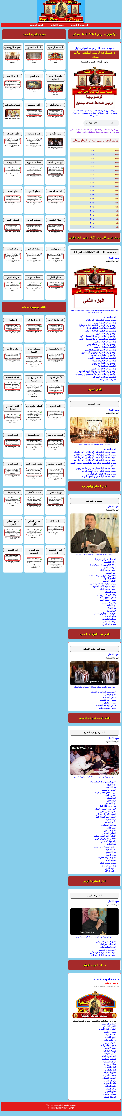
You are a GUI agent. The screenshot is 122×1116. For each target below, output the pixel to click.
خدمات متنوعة (109, 1094)
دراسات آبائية (110, 1040)
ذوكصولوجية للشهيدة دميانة (104, 360)
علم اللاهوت (110, 1034)
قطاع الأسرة (110, 1067)
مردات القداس (109, 621)
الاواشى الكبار (110, 567)
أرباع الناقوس (110, 562)
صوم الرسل (111, 855)
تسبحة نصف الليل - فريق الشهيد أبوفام (99, 471)
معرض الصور (110, 1080)
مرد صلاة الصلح (109, 624)
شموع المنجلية (109, 1051)
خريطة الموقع (110, 1097)
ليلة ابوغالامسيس (108, 602)
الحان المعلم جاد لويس (106, 941)
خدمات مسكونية (109, 1059)
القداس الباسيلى (109, 581)
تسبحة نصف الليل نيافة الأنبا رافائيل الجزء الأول (95, 452)
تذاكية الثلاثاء (110, 871)
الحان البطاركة (109, 694)
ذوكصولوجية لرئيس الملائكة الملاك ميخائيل (97, 325)
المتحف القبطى (109, 1078)
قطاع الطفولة (110, 1072)
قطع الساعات (110, 616)
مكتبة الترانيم (110, 1086)
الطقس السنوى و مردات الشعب (101, 575)
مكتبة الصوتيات (109, 1083)
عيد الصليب (111, 787)
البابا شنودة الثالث (108, 1056)
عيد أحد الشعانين (108, 825)
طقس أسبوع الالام (108, 597)
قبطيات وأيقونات (108, 1045)
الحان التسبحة (37, 25)
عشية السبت (110, 860)
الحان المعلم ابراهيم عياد (105, 559)
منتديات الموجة (109, 1075)
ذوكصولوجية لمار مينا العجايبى (103, 355)
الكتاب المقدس (109, 1026)
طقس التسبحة (109, 697)
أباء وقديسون (110, 1043)
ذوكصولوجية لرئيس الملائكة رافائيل (100, 331)
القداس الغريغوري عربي (105, 838)
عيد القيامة (111, 605)
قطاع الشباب (110, 1070)
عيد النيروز (111, 611)
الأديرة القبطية (110, 1053)
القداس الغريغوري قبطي (105, 836)
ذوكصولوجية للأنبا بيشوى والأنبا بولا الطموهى (96, 371)
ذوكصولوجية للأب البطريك (104, 377)
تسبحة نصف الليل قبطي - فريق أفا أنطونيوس (96, 468)
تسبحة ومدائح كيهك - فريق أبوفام (101, 474)
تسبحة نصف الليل (108, 570)
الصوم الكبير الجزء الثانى (105, 817)
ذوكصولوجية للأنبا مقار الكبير (103, 369)
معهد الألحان (57, 25)
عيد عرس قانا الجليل (107, 806)
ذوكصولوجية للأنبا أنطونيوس (104, 363)
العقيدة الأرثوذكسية (107, 1029)
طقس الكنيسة (109, 1032)
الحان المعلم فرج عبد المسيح (103, 781)
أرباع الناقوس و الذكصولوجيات (102, 565)
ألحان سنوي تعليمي (107, 950)
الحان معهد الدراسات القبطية (103, 692)
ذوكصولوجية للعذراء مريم (105, 323)
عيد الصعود (111, 573)
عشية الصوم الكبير (108, 811)
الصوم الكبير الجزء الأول (105, 814)
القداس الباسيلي (109, 833)
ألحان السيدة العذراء (107, 857)
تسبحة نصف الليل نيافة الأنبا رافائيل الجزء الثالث (95, 457)
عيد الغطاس (110, 803)
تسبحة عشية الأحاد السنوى (104, 586)
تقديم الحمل (110, 592)
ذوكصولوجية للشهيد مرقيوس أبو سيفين (98, 352)
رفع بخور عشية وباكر (106, 594)
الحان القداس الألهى (107, 944)
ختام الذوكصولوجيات (107, 379)
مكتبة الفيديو (110, 1089)
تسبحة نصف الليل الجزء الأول (103, 952)
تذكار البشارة (110, 822)
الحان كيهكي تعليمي (107, 947)
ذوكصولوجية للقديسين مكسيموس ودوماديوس (95, 374)
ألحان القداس (110, 830)
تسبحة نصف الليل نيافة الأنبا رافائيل (100, 320)
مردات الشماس (109, 619)
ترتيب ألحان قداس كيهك (105, 792)
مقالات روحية (110, 1064)
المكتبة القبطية (109, 1062)
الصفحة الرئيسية (79, 25)
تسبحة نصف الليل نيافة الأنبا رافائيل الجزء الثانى (95, 454)
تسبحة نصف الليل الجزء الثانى (103, 955)
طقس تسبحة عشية (107, 708)
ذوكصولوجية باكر (108, 866)
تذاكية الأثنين (110, 868)
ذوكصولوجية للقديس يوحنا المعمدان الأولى (97, 336)
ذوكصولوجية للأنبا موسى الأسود (102, 358)
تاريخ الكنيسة (110, 1037)
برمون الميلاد (110, 795)
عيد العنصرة (111, 852)
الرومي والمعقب (108, 790)
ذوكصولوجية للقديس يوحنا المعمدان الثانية (97, 339)
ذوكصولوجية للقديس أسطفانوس (101, 344)
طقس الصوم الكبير (107, 600)
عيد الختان (111, 800)
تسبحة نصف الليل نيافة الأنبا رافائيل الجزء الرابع (95, 460)
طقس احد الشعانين (107, 700)
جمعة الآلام (111, 828)
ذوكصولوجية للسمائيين (106, 333)
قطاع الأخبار (110, 1091)
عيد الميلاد (111, 608)
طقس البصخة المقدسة (106, 705)
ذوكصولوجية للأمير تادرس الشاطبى (100, 350)
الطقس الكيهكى (109, 578)
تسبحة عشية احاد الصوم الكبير (102, 583)
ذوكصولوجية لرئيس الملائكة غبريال (101, 328)
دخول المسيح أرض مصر (105, 613)
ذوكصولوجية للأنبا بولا (107, 366)
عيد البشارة (111, 819)
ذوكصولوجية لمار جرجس (105, 347)
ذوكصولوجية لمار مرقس (105, 342)
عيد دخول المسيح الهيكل (105, 809)
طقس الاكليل (110, 703)
